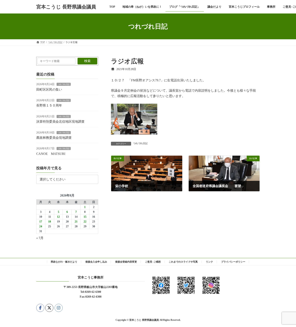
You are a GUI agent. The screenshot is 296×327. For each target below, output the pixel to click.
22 (85, 221)
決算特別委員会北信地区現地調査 (60, 121)
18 (49, 221)
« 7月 (39, 238)
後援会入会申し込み (96, 261)
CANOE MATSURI (50, 153)
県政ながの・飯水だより (64, 261)
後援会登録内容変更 (126, 261)
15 (85, 216)
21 (76, 221)
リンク (209, 261)
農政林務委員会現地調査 (54, 137)
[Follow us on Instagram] (59, 308)
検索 (87, 61)
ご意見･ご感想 (153, 261)
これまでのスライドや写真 (183, 261)
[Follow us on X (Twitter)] (49, 308)
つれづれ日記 (140, 143)
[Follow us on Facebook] (40, 308)
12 (58, 216)
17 (40, 221)
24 (40, 226)
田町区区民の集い (49, 89)
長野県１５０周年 (49, 105)
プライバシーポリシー (233, 261)
